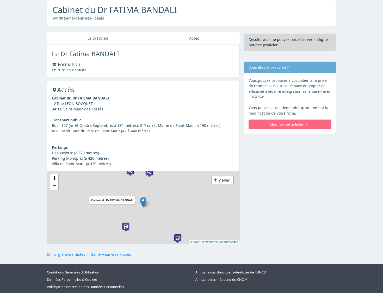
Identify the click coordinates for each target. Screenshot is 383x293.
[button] (143, 202)
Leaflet (195, 242)
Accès (194, 38)
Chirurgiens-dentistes (66, 254)
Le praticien (98, 38)
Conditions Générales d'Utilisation (73, 272)
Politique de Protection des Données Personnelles (85, 287)
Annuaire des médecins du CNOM (221, 279)
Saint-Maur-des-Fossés (111, 254)
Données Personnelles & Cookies (72, 279)
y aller (224, 180)
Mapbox (210, 242)
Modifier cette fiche (286, 124)
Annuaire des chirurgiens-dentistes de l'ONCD (230, 272)
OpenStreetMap (228, 242)
